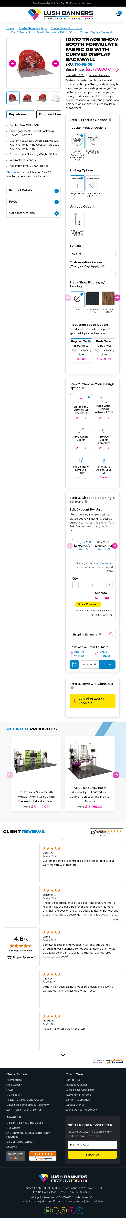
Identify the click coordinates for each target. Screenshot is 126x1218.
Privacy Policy (74, 1201)
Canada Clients (74, 1105)
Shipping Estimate (84, 634)
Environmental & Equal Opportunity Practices (28, 1135)
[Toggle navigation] (8, 15)
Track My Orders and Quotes (25, 1099)
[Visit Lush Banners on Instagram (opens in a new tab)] (63, 1210)
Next (117, 298)
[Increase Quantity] (110, 585)
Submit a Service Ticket (80, 1090)
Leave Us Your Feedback (81, 1109)
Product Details (20, 190)
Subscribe (92, 1154)
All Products (14, 1080)
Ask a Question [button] (99, 75)
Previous (67, 298)
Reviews (11, 1147)
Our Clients (13, 1128)
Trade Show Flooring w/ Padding (87, 284)
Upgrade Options (82, 206)
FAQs (13, 201)
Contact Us (72, 1080)
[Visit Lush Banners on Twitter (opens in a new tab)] (79, 1210)
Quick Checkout (88, 604)
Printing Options (81, 170)
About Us (13, 1117)
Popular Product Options (88, 127)
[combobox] (93, 254)
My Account (14, 1095)
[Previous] (12, 63)
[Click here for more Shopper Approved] (108, 1061)
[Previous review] (63, 839)
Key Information (20, 114)
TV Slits (75, 246)
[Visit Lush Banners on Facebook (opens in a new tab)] (71, 1210)
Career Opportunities (20, 1141)
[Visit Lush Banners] (63, 1176)
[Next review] (63, 1055)
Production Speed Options (90, 329)
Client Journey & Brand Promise (43, 1201)
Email (107, 664)
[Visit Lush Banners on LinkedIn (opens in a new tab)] (47, 1210)
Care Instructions (22, 213)
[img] (21, 946)
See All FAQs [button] (75, 75)
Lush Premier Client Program (24, 1109)
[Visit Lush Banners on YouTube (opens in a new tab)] (55, 1210)
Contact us (107, 563)
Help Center (14, 1085)
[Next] (55, 63)
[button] (110, 69)
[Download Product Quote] (74, 664)
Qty (75, 578)
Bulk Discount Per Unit (86, 509)
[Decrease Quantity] (75, 585)
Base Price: (75, 69)
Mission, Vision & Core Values (24, 1123)
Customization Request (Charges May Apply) (87, 264)
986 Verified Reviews (21, 950)
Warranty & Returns (78, 1095)
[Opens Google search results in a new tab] (15, 1156)
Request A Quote (76, 1085)
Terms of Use (94, 1201)
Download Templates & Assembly (27, 1105)
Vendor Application (77, 1099)
